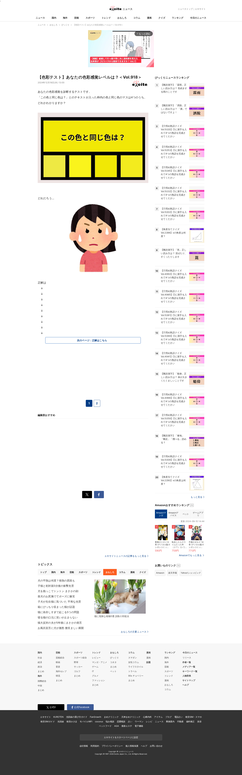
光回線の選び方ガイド (76, 717)
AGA (116, 726)
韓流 (58, 675)
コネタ (113, 662)
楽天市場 (172, 572)
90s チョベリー (135, 675)
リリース (187, 657)
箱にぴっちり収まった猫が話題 (56, 607)
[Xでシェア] (87, 494)
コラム (136, 17)
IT (93, 671)
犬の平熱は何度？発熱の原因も (56, 580)
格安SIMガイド (47, 721)
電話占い (178, 717)
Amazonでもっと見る (190, 555)
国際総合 (42, 681)
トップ (43, 572)
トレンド (106, 17)
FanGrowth (95, 717)
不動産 (180, 721)
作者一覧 (186, 662)
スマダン (132, 657)
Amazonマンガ (161, 514)
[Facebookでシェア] (99, 494)
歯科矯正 (190, 721)
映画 (58, 662)
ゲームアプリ (198, 514)
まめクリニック (111, 717)
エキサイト (200, 9)
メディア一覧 (188, 666)
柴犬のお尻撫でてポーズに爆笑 (56, 596)
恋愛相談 (121, 721)
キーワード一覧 (189, 671)
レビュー (96, 657)
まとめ (41, 671)
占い (130, 721)
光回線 (60, 721)
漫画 (149, 17)
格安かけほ (72, 721)
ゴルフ (77, 671)
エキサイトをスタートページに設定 (121, 737)
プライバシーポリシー (112, 746)
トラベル (132, 671)
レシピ (149, 721)
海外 (65, 17)
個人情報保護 (131, 746)
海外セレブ (61, 671)
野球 (76, 662)
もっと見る (196, 497)
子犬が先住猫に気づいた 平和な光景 (59, 601)
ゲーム (95, 666)
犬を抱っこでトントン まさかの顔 (58, 591)
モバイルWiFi (86, 721)
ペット (186, 514)
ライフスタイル (135, 666)
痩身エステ (126, 726)
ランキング (177, 17)
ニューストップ (185, 9)
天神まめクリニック (130, 717)
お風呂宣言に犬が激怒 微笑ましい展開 (61, 628)
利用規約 (95, 746)
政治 (40, 666)
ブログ (168, 717)
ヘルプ (185, 684)
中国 (40, 685)
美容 (199, 721)
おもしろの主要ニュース (133, 632)
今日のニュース (198, 17)
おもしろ (122, 17)
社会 (40, 657)
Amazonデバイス (173, 514)
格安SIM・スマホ (193, 717)
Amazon (160, 572)
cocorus (99, 721)
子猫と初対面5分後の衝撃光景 (56, 585)
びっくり (114, 657)
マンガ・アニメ (99, 662)
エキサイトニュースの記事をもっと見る (125, 555)
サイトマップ (188, 680)
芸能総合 (60, 657)
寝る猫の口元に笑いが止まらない (58, 617)
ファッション (98, 680)
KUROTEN (58, 717)
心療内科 (147, 717)
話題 (148, 662)
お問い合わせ (156, 746)
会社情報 (84, 746)
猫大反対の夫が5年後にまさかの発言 (60, 622)
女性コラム (133, 662)
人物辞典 (186, 675)
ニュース (40, 17)
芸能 (76, 17)
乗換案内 (170, 721)
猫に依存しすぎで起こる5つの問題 (58, 612)
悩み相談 (110, 721)
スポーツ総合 (80, 657)
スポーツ (90, 17)
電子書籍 (139, 726)
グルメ (95, 675)
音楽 (58, 666)
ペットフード (105, 726)
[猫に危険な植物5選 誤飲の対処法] (120, 596)
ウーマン (139, 721)
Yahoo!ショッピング (191, 572)
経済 (40, 662)
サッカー (78, 666)
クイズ (161, 17)
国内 (54, 17)
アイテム (158, 717)
